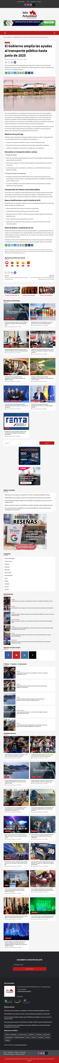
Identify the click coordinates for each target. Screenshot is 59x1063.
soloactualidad (8, 326)
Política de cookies (20, 1054)
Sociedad (12, 318)
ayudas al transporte (22, 249)
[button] (5, 33)
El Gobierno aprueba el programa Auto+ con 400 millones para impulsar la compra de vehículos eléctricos (42, 351)
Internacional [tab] (22, 664)
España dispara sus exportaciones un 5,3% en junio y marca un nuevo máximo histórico (42, 322)
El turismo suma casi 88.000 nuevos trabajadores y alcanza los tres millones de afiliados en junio (15, 378)
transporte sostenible (12, 252)
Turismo (7, 589)
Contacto (39, 1)
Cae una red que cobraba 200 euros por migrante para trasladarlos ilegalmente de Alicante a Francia (42, 889)
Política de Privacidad (9, 1054)
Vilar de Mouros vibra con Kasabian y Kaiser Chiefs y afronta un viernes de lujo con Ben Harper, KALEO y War (16, 863)
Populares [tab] (14, 664)
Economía (7, 42)
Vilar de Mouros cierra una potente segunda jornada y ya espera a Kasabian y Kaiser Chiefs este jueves (42, 916)
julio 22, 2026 (41, 354)
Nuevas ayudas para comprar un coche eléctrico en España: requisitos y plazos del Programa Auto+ (16, 323)
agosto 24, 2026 (16, 326)
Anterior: (16, 277)
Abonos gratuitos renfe (12, 249)
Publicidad (33, 1)
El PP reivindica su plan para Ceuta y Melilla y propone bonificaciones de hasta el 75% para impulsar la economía (15, 890)
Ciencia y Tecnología (10, 558)
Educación (7, 569)
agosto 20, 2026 (42, 892)
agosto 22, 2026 (42, 839)
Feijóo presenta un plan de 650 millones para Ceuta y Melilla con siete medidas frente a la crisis (16, 916)
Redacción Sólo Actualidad (11, 59)
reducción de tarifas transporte (26, 251)
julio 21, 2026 (41, 381)
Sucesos (7, 586)
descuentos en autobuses (39, 249)
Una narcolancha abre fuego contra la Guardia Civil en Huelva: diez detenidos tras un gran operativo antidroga (31, 635)
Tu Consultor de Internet (20, 1045)
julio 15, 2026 (15, 409)
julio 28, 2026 (15, 352)
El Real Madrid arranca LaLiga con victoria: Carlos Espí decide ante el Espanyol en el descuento (28, 497)
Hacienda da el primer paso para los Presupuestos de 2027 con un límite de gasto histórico (42, 406)
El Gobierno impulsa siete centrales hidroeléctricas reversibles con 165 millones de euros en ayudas (42, 378)
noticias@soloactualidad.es (24, 991)
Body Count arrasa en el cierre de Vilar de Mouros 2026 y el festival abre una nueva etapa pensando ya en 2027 (31, 642)
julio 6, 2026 (15, 436)
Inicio (28, 1)
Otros (6, 578)
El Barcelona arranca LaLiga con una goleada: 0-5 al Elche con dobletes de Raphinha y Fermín (27, 494)
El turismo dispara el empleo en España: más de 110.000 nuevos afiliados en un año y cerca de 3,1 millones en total (28, 501)
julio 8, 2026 (41, 409)
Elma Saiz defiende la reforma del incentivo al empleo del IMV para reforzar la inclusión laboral (16, 350)
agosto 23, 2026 (42, 812)
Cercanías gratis (30, 249)
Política (12, 345)
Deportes (7, 564)
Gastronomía (8, 572)
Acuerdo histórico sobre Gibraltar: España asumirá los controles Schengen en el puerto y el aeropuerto (16, 406)
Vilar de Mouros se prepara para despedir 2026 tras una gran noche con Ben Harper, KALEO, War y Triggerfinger (42, 836)
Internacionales (14, 400)
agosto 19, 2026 (42, 325)
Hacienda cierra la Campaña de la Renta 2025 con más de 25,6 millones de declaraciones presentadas (15, 433)
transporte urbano (21, 252)
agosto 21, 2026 (16, 866)
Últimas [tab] (7, 664)
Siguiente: (42, 277)
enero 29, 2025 (20, 59)
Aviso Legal (22, 1052)
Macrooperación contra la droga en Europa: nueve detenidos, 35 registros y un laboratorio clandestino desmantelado (42, 863)
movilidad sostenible (14, 251)
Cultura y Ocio (8, 561)
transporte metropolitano (39, 251)
